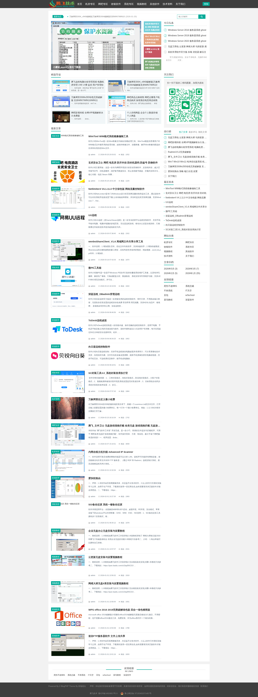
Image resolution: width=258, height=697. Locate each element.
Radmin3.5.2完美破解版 (179, 152)
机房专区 (90, 4)
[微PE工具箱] (68, 286)
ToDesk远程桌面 (97, 320)
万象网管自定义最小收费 (101, 399)
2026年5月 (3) (170, 269)
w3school (190, 295)
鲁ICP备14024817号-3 (107, 693)
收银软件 (116, 4)
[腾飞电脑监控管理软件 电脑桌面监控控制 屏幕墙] (96, 50)
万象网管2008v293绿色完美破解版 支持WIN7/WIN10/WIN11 (196, 166)
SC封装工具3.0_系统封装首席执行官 (108, 373)
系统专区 (129, 4)
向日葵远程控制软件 (99, 346)
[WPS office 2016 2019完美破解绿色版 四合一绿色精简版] (68, 627)
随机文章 (202, 132)
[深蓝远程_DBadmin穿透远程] (68, 307)
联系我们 (204, 686)
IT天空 (188, 290)
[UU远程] (68, 222)
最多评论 (193, 132)
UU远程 (92, 215)
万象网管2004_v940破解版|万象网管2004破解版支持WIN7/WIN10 (97, 16)
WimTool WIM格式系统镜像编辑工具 (108, 136)
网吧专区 (103, 4)
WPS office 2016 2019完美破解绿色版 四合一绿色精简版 (119, 609)
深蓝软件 (189, 300)
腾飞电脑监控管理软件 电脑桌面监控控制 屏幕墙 (77, 67)
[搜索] (201, 17)
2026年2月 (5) (170, 273)
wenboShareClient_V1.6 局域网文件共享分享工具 (115, 241)
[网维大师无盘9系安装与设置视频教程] (68, 603)
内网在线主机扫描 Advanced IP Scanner (110, 452)
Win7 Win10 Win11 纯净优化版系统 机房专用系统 (191, 161)
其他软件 (155, 4)
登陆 (206, 4)
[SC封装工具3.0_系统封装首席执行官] (68, 393)
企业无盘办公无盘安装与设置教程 (106, 531)
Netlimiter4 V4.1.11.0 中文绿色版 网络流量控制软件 (116, 189)
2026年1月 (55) (192, 273)
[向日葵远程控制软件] (68, 366)
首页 (79, 4)
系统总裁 (189, 286)
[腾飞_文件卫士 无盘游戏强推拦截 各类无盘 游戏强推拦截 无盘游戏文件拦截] (68, 445)
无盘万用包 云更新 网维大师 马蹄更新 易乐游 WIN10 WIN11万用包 (200, 137)
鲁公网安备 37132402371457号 (137, 693)
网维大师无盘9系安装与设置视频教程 (108, 583)
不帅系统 (168, 290)
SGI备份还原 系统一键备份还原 (105, 504)
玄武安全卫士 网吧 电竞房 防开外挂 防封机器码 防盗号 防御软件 (123, 162)
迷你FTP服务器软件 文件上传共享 (106, 636)
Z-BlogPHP (64, 686)
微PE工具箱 (94, 268)
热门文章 (183, 132)
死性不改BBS (170, 286)
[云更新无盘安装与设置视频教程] (68, 565)
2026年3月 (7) (192, 269)
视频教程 (142, 4)
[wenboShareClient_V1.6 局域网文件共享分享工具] (68, 261)
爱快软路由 (94, 478)
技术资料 (167, 4)
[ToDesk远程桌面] (68, 340)
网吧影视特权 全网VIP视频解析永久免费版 (188, 142)
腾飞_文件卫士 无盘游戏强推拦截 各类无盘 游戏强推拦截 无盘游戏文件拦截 (129, 425)
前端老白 (82, 686)
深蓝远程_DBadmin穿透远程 (104, 294)
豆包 (166, 295)
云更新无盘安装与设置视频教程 (105, 557)
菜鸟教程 (168, 300)
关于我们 (180, 4)
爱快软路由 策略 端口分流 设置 (183, 171)
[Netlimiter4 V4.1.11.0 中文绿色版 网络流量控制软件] (68, 208)
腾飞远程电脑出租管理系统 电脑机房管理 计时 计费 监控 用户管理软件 (87, 85)
